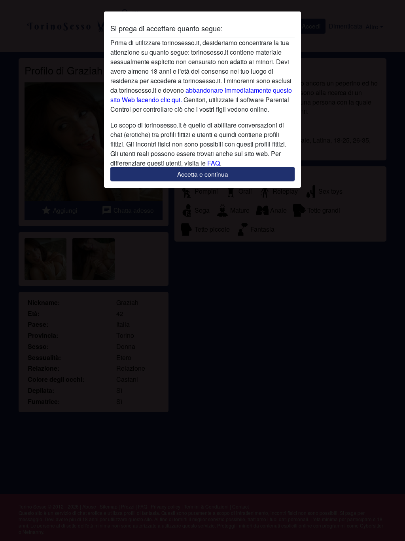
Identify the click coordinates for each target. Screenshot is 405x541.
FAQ (213, 163)
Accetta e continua (202, 174)
